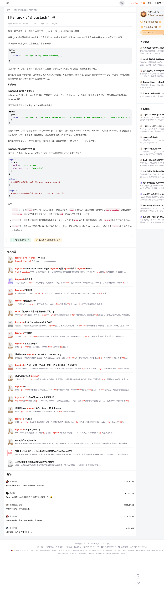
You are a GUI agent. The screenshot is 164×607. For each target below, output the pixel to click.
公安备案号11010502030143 (23, 550)
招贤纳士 (50, 547)
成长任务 (158, 3)
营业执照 (91, 553)
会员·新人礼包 (137, 3)
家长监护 (118, 550)
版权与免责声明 (63, 553)
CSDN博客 (106, 544)
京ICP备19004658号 (42, 550)
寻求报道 (68, 547)
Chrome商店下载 (157, 550)
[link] (8, 10)
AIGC (36, 23)
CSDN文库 (95, 544)
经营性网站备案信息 (80, 550)
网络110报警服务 (128, 550)
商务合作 (59, 547)
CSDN (86, 544)
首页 (8, 10)
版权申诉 (73, 553)
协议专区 (77, 547)
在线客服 (124, 547)
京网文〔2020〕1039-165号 (62, 550)
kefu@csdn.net (109, 547)
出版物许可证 (82, 553)
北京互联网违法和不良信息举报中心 (101, 550)
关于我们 (40, 547)
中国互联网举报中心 (143, 550)
